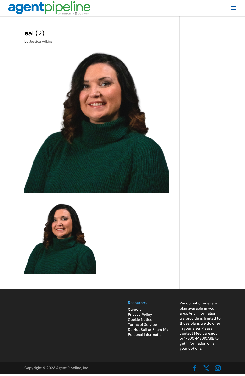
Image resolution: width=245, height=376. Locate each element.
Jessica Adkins (40, 41)
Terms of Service (142, 324)
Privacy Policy (140, 314)
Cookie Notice (140, 319)
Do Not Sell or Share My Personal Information (148, 332)
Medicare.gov (205, 333)
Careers (135, 309)
